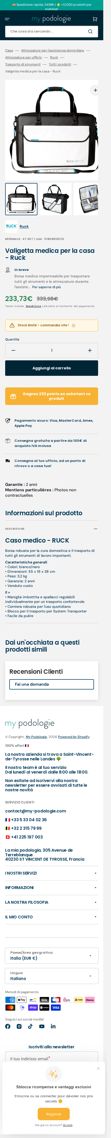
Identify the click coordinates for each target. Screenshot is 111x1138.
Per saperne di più (46, 277)
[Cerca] (91, 31)
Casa (9, 50)
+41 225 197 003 (27, 827)
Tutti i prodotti (60, 64)
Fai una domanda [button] (32, 674)
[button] (7, 19)
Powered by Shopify (74, 726)
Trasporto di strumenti (23, 64)
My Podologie (36, 726)
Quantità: (12, 329)
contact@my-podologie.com (35, 801)
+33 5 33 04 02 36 (29, 809)
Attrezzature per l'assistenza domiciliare (52, 50)
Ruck (54, 57)
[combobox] (51, 31)
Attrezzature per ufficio (23, 57)
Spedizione (33, 295)
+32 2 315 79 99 (26, 818)
